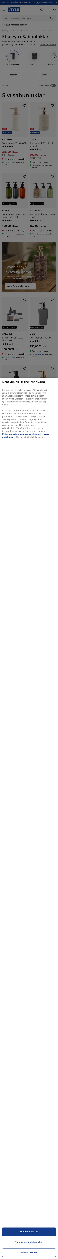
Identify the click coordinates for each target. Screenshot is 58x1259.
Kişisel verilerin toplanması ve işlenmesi (21, 434)
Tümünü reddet (29, 1252)
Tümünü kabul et (29, 1231)
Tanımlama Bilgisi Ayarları (29, 1242)
